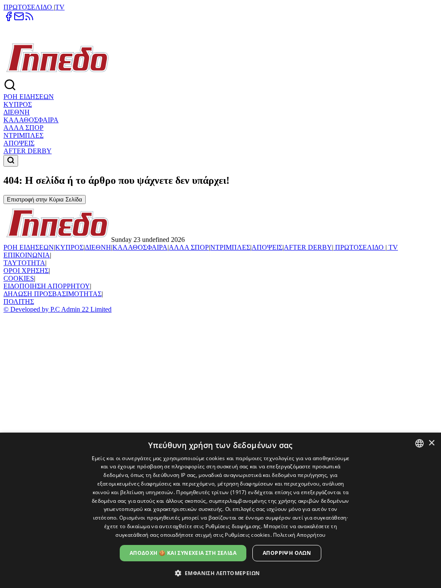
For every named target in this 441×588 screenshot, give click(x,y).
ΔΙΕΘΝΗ (16, 112)
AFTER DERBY (27, 151)
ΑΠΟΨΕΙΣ (18, 143)
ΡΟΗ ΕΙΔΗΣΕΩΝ (28, 96)
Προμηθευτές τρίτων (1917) (211, 492)
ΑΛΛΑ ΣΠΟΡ (23, 127)
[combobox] (419, 443)
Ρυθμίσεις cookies (247, 534)
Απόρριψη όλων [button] (287, 553)
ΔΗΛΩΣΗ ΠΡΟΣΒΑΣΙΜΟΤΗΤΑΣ (52, 293)
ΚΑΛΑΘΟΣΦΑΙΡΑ (31, 120)
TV (60, 7)
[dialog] (220, 510)
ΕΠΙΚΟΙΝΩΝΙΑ (26, 255)
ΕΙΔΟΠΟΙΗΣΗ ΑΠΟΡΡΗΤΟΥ (46, 286)
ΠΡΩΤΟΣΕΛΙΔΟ (28, 7)
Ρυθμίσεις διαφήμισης (233, 526)
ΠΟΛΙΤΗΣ (18, 301)
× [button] (431, 443)
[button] (220, 573)
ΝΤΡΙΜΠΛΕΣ (23, 135)
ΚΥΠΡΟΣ (17, 104)
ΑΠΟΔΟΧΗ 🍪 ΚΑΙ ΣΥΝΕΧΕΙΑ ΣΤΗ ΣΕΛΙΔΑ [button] (183, 553)
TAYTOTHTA (24, 262)
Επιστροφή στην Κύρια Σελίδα (44, 199)
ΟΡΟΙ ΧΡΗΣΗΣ (26, 270)
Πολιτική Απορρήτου (299, 534)
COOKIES (18, 278)
